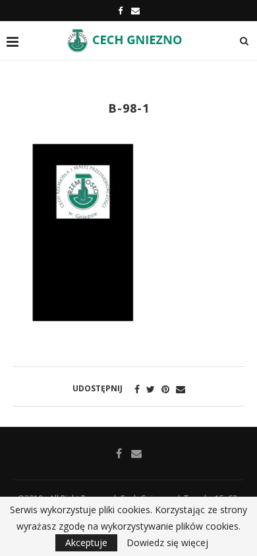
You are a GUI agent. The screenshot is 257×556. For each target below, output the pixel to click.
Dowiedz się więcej (167, 542)
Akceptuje (86, 542)
